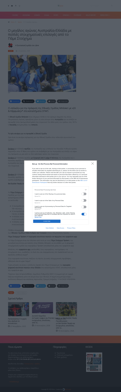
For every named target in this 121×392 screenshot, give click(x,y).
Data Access (60, 228)
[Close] (93, 164)
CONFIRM (46, 221)
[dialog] (60, 196)
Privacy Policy (71, 228)
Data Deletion (50, 228)
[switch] (83, 194)
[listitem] (60, 190)
